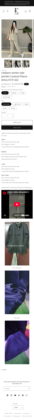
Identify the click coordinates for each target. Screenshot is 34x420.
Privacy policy (26, 413)
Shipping (3, 86)
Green (13, 108)
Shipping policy (17, 416)
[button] (4, 11)
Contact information (27, 416)
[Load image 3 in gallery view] (25, 64)
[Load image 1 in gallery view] (8, 64)
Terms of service (7, 416)
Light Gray (17, 104)
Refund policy (18, 413)
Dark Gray (6, 104)
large (22, 93)
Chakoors (10, 413)
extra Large (6, 97)
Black (26, 104)
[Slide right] (32, 64)
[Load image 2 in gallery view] (17, 64)
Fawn (5, 108)
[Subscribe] (28, 388)
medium (13, 93)
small (5, 93)
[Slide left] (2, 64)
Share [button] (5, 369)
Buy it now (17, 127)
